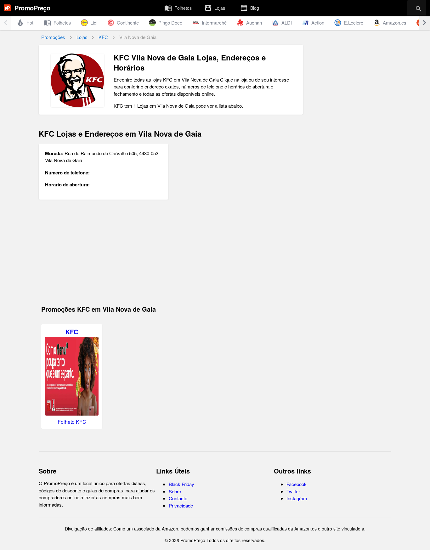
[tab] (178, 8)
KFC (103, 37)
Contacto (178, 498)
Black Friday (181, 484)
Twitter (293, 491)
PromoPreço (32, 7)
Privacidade (181, 505)
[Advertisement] (171, 255)
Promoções (53, 37)
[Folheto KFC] (72, 413)
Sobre (175, 491)
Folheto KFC (72, 421)
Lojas (82, 37)
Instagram (296, 498)
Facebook (296, 484)
